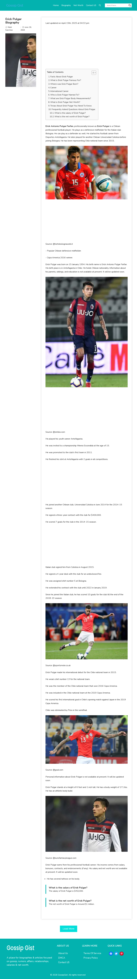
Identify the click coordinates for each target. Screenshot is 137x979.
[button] (100, 5)
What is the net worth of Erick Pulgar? (72, 116)
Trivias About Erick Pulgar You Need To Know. (71, 105)
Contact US (91, 5)
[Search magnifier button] (130, 5)
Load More (68, 928)
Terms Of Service (92, 953)
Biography (66, 5)
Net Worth (78, 5)
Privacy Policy (90, 957)
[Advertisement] (86, 47)
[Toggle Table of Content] (93, 72)
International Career (59, 91)
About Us (63, 953)
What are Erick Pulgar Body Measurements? (70, 98)
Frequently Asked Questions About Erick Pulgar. (74, 109)
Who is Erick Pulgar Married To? (64, 94)
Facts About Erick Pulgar (61, 76)
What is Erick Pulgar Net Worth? (65, 102)
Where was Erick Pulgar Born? (64, 84)
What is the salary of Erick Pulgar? (70, 113)
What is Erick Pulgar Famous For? (65, 80)
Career (53, 87)
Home (56, 5)
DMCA (61, 957)
